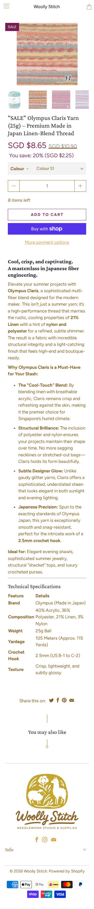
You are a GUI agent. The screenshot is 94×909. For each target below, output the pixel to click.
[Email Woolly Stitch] (53, 839)
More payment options (47, 242)
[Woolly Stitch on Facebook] (37, 839)
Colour (17, 168)
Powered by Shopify (67, 871)
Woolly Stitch (47, 6)
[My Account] (4, 6)
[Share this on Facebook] (58, 700)
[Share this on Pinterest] (64, 700)
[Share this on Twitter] (51, 700)
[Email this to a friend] (72, 700)
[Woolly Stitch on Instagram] (44, 839)
